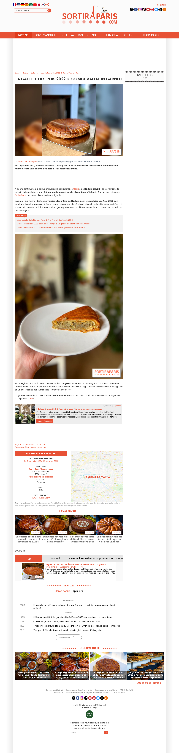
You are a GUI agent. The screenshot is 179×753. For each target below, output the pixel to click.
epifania (32, 503)
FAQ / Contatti (126, 690)
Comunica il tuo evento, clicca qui (30, 447)
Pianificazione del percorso (41, 477)
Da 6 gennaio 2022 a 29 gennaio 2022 (41, 461)
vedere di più (66, 637)
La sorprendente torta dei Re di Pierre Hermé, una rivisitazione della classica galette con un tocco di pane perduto (82, 539)
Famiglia (112, 35)
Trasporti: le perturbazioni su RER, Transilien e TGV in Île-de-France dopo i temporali (76, 625)
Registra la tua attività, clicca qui (30, 444)
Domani (55, 558)
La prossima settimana (109, 558)
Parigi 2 (54, 503)
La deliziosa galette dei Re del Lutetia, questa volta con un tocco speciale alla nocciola (109, 539)
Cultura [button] (68, 35)
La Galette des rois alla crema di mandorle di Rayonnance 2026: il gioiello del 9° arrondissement (28, 539)
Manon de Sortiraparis (28, 161)
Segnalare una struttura (106, 690)
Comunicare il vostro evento (79, 690)
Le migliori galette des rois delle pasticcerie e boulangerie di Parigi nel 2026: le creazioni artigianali (71, 675)
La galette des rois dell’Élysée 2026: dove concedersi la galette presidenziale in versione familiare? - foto (75, 565)
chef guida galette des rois (43, 505)
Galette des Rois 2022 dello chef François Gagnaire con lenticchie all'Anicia (53, 223)
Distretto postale (66, 503)
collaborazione (43, 503)
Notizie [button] (23, 35)
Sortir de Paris (119, 692)
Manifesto (58, 692)
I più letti (78, 591)
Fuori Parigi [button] (151, 35)
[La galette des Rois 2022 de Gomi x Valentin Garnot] (69, 120)
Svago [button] (83, 35)
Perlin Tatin (20, 195)
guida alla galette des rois (92, 503)
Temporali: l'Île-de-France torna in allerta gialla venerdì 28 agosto (67, 630)
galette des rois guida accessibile (71, 505)
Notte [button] (96, 35)
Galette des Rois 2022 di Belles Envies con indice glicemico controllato (51, 227)
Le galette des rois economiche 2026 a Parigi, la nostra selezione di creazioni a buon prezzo (145, 675)
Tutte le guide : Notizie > (149, 682)
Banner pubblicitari (54, 690)
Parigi (76, 503)
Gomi (76, 188)
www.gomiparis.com (41, 498)
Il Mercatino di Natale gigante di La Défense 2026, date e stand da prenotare (72, 617)
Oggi (28, 558)
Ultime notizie (62, 591)
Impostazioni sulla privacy (98, 692)
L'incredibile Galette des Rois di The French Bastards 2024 (45, 220)
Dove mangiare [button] (45, 35)
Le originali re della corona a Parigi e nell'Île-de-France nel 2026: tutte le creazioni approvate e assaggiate (33, 675)
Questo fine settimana (82, 558)
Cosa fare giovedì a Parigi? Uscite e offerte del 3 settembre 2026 (66, 621)
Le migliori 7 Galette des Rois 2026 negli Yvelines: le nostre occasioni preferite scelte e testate (108, 675)
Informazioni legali (74, 692)
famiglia (23, 503)
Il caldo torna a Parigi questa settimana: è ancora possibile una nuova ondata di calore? (74, 607)
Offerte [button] (129, 35)
